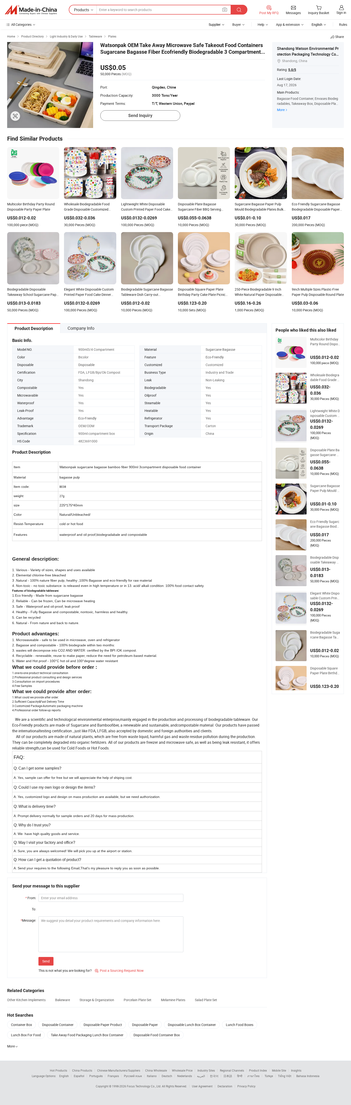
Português (96, 1076)
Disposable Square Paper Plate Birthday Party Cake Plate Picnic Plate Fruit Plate (325, 670)
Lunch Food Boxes (239, 1024)
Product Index (258, 1070)
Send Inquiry (140, 115)
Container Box (21, 1024)
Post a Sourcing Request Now (119, 970)
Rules (343, 24)
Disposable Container (58, 1024)
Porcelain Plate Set (137, 1000)
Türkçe (269, 1076)
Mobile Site (279, 1070)
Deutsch (167, 1076)
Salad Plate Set (206, 1000)
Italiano (152, 1076)
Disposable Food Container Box (156, 1035)
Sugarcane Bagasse (220, 349)
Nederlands (184, 1076)
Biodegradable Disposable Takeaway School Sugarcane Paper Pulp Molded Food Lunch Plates (325, 560)
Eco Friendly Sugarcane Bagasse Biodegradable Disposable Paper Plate (324, 524)
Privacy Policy (246, 1086)
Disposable (86, 364)
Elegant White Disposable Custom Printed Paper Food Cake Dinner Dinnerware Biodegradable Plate (325, 595)
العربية (201, 1076)
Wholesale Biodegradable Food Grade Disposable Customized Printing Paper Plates (325, 377)
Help (261, 24)
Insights (296, 1070)
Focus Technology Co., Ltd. (144, 1086)
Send (46, 961)
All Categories (21, 24)
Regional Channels (232, 1070)
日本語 (227, 1076)
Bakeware (62, 1000)
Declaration (225, 1086)
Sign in (341, 12)
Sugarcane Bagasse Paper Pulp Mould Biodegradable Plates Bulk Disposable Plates (325, 488)
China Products (82, 1070)
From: (30, 898)
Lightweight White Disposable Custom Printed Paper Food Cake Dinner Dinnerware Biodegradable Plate (325, 413)
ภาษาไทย (253, 1076)
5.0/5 (292, 70)
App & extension (288, 24)
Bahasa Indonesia (307, 1076)
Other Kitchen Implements (26, 1000)
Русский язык (133, 1076)
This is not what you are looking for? (65, 970)
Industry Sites (206, 1070)
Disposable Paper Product (103, 1024)
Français (113, 1076)
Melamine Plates (173, 1000)
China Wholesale (156, 1070)
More (281, 109)
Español (79, 1076)
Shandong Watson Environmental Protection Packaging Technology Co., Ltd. (308, 54)
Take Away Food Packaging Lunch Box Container (87, 1035)
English (64, 1076)
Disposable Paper (145, 1024)
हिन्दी (239, 1076)
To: (34, 909)
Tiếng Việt (284, 1076)
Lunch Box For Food (26, 1035)
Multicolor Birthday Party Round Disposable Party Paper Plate (325, 341)
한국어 (214, 1076)
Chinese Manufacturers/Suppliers (118, 1070)
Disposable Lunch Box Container (192, 1024)
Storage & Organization (97, 1000)
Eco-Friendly (215, 357)
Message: (28, 920)
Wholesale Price (182, 1070)
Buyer (236, 24)
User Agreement (202, 1086)
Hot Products (58, 1070)
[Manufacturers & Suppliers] (31, 10)
